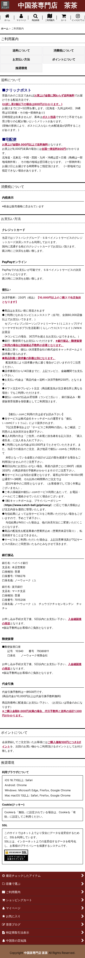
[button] (5, 5)
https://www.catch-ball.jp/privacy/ (28, 505)
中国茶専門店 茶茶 (36, 952)
